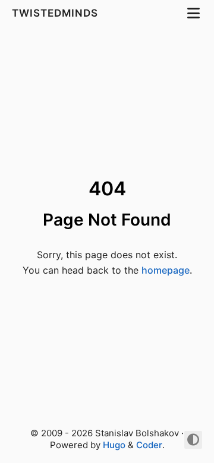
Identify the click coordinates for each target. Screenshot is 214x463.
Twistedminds (56, 13)
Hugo (114, 445)
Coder (149, 445)
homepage (165, 270)
